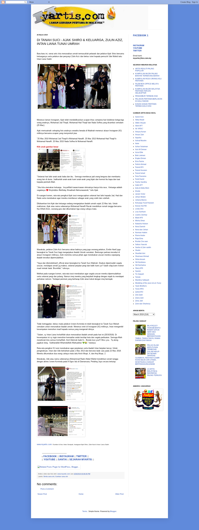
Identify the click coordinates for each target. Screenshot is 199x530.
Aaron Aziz (139, 117)
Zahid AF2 (139, 292)
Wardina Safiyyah (142, 280)
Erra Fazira (139, 161)
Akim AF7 (139, 126)
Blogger (113, 511)
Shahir (137, 250)
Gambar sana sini (61, 476)
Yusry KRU (139, 289)
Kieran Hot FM (141, 206)
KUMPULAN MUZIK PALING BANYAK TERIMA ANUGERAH (147, 75)
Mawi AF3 (139, 218)
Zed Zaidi (139, 295)
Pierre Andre (140, 235)
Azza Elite (139, 152)
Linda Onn (139, 209)
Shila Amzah (140, 259)
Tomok (137, 277)
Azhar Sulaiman (141, 147)
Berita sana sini (49, 476)
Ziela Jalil (139, 301)
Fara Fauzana (140, 176)
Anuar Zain (139, 135)
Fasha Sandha (141, 182)
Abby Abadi (139, 120)
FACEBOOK (50, 456)
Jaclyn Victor (140, 194)
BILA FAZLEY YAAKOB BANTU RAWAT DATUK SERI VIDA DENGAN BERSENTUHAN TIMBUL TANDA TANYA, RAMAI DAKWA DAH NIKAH (148, 333)
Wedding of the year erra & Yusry (148, 283)
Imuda (137, 191)
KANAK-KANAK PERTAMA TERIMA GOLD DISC (145, 105)
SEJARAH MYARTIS (80, 459)
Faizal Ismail (140, 173)
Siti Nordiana (140, 262)
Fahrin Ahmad (140, 164)
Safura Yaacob (141, 244)
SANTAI (62, 459)
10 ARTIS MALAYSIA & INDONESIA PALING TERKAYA (154, 372)
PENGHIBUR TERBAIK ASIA (146, 96)
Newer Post (42, 494)
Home (81, 494)
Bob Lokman (140, 155)
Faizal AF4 (139, 167)
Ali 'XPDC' (139, 129)
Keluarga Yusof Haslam (144, 203)
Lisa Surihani (140, 212)
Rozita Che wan (141, 241)
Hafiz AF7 (139, 185)
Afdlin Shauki (140, 123)
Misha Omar (140, 221)
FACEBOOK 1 (140, 35)
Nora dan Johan (141, 230)
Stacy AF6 (139, 268)
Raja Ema (139, 238)
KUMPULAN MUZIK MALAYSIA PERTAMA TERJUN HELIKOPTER (147, 91)
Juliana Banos (141, 200)
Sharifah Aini (140, 253)
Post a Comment (47, 489)
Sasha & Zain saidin (143, 247)
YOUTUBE (49, 459)
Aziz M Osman (141, 149)
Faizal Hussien (141, 170)
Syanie (138, 271)
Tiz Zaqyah (139, 274)
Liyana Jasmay (141, 215)
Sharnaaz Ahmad (142, 256)
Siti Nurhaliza (140, 265)
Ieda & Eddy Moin (142, 188)
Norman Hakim (141, 233)
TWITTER (81, 456)
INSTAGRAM (66, 456)
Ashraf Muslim (140, 141)
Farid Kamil (139, 179)
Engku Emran (140, 158)
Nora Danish (140, 227)
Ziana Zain (139, 298)
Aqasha (138, 138)
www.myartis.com (44, 444)
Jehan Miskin (140, 197)
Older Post (119, 494)
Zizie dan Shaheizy (142, 304)
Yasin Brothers (141, 286)
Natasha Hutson (141, 224)
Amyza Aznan (140, 132)
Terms (85, 511)
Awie (137, 143)
